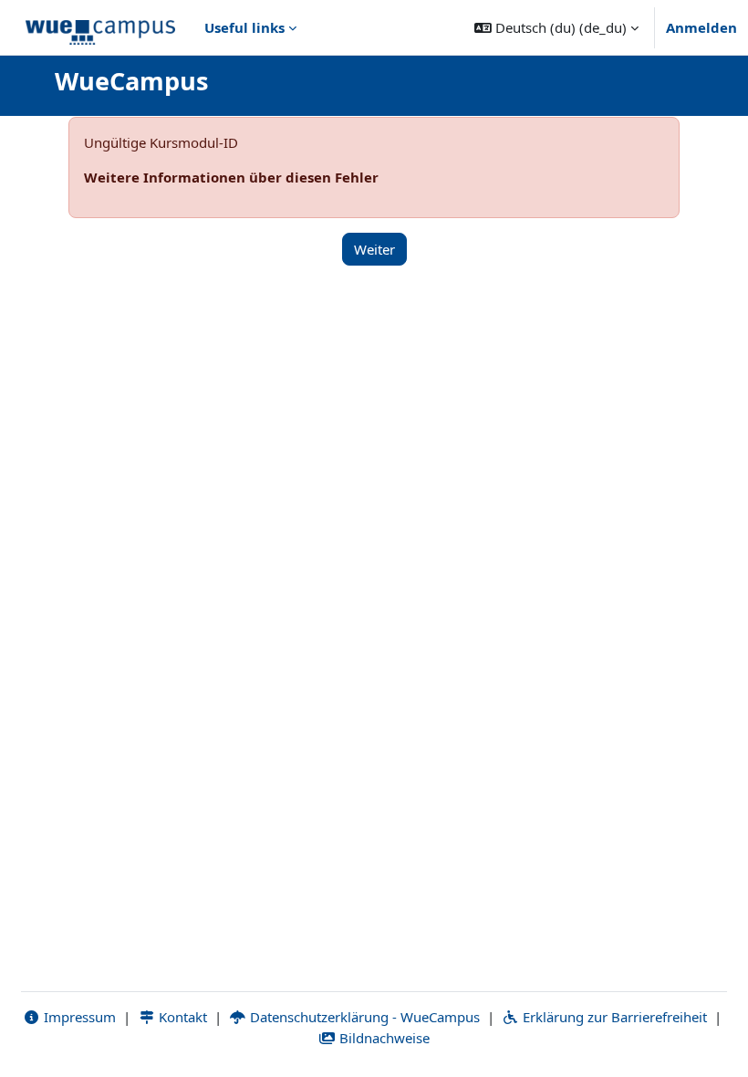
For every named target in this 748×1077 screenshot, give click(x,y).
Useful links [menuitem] (244, 27)
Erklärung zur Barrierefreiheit (613, 1017)
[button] (556, 27)
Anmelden (701, 27)
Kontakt (181, 1017)
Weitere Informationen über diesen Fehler (231, 177)
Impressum (78, 1017)
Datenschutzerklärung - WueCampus (363, 1017)
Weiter (374, 249)
